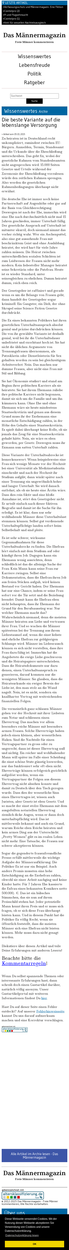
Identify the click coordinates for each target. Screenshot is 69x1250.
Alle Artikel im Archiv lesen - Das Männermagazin (34, 1155)
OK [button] (34, 1244)
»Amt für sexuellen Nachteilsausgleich (24, 22)
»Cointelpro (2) (11, 11)
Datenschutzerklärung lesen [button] (22, 1235)
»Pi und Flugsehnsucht (15, 14)
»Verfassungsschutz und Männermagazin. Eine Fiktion (33, 7)
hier (44, 998)
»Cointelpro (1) (11, 18)
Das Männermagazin (34, 35)
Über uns (14, 1213)
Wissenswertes (34, 56)
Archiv (43, 111)
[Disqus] (34, 1090)
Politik (34, 73)
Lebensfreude (34, 65)
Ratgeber (34, 82)
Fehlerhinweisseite (50, 1011)
